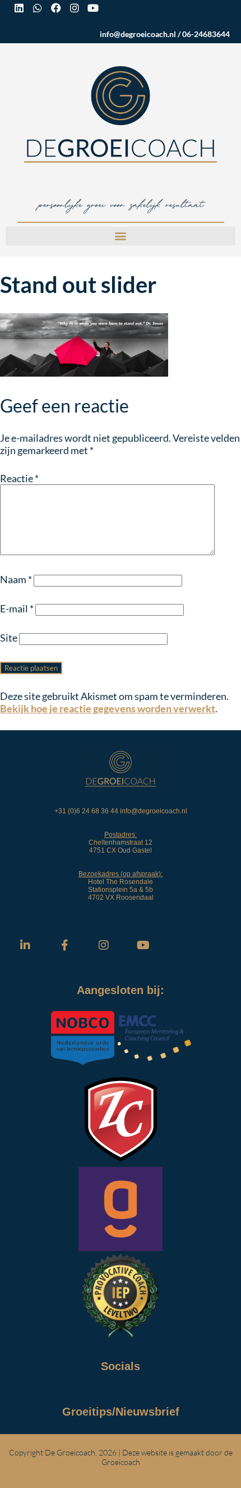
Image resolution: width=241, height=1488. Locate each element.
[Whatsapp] (38, 8)
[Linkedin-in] (25, 945)
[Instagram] (74, 8)
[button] (120, 236)
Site (8, 637)
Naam (16, 579)
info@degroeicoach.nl (138, 34)
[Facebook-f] (64, 945)
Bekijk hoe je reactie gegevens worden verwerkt (107, 708)
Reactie (19, 478)
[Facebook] (56, 8)
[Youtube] (93, 8)
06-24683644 (206, 34)
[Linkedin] (19, 8)
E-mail (17, 608)
